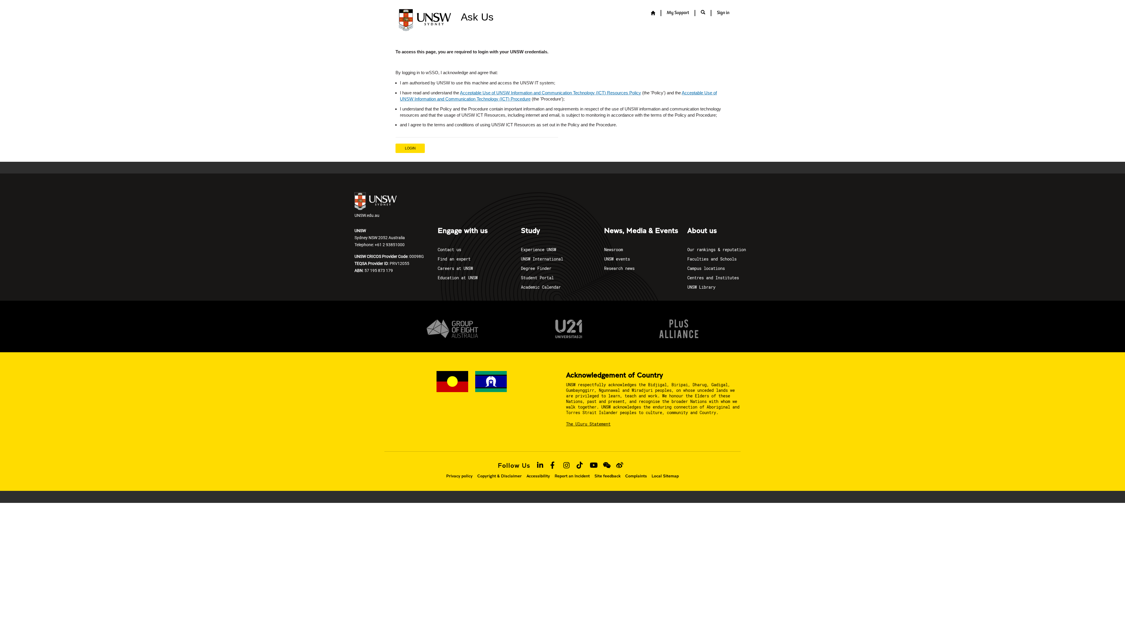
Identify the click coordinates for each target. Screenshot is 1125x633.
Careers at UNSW (455, 268)
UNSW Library (701, 287)
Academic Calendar (541, 287)
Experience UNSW (538, 249)
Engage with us (463, 231)
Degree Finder (536, 268)
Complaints (636, 476)
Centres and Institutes (713, 277)
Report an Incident (572, 476)
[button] (703, 13)
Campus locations (706, 268)
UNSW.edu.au (366, 215)
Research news (619, 268)
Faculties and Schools (712, 259)
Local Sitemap (665, 476)
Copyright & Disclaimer (499, 476)
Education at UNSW (458, 277)
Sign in (723, 13)
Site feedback (607, 476)
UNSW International (542, 259)
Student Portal (537, 277)
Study (530, 231)
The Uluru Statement (588, 424)
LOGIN (410, 148)
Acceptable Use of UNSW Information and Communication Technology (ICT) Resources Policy (550, 92)
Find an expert (454, 259)
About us (702, 231)
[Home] (652, 13)
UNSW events (617, 259)
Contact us (449, 249)
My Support (678, 13)
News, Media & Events (641, 231)
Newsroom (613, 249)
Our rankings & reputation (716, 249)
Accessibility (538, 476)
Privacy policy (459, 476)
